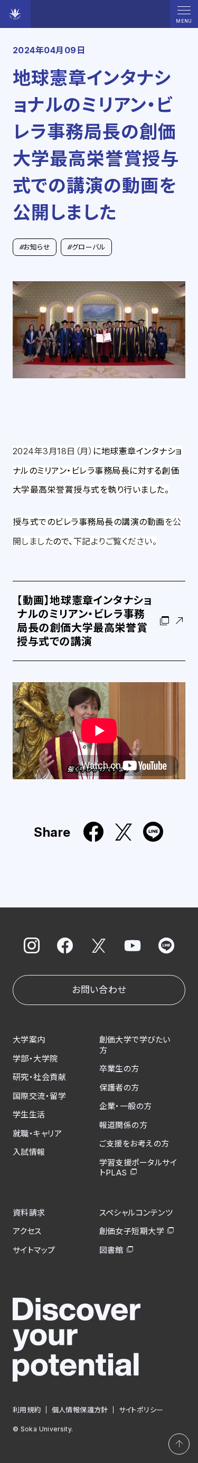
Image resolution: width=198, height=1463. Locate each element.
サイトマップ (34, 1250)
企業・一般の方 (125, 1106)
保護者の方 (119, 1088)
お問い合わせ (99, 989)
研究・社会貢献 (39, 1077)
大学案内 (29, 1040)
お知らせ (34, 247)
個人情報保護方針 (80, 1409)
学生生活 (29, 1115)
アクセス (27, 1231)
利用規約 (27, 1409)
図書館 (111, 1250)
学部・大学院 (35, 1059)
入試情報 (29, 1152)
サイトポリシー (141, 1409)
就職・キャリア (37, 1134)
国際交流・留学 (39, 1096)
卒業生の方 (119, 1069)
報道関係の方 (123, 1125)
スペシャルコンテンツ (136, 1213)
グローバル (86, 247)
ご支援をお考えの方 (134, 1144)
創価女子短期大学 (132, 1231)
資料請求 (29, 1213)
